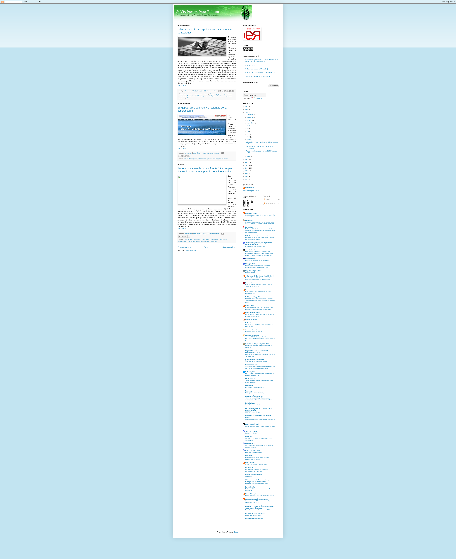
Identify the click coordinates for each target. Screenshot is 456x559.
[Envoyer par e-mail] (223, 91)
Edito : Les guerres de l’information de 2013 (257, 510)
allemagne (187, 94)
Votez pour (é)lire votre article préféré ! (256, 361)
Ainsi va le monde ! (251, 213)
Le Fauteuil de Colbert (252, 312)
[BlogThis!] (225, 91)
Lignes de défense (251, 365)
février (249, 139)
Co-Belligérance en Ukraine (253, 405)
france (189, 96)
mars (248, 137)
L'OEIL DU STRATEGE (252, 450)
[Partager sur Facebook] (230, 91)
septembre (250, 123)
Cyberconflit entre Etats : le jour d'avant (257, 76)
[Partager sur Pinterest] (232, 91)
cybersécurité (204, 94)
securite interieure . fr (252, 250)
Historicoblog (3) (250, 468)
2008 (247, 176)
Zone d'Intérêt (250, 487)
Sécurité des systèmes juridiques (256, 499)
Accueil (206, 247)
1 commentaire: (212, 91)
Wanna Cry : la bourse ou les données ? (256, 464)
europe (185, 96)
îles (197, 241)
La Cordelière (249, 443)
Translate (259, 98)
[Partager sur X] (228, 91)
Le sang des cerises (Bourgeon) (254, 387)
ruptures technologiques (209, 96)
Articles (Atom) (191, 250)
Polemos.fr (249, 220)
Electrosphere (250, 379)
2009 (247, 173)
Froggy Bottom (250, 264)
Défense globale (250, 372)
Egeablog (248, 391)
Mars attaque (249, 305)
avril (248, 134)
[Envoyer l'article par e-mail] (219, 91)
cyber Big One (188, 239)
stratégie (225, 96)
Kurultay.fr (248, 436)
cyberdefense (214, 239)
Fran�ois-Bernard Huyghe (254, 518)
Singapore (218, 158)
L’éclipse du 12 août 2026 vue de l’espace (257, 260)
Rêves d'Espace (250, 259)
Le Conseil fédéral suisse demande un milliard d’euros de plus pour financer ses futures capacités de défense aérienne (260, 230)
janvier (249, 156)
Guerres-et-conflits (251, 330)
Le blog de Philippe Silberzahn (255, 297)
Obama (199, 96)
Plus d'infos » (182, 85)
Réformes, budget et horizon (253, 452)
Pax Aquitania (250, 283)
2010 (247, 171)
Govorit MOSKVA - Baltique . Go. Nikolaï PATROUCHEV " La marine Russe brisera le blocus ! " (260, 338)
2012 (247, 165)
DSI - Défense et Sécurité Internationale (258, 236)
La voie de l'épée (251, 319)
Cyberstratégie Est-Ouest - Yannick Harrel (259, 276)
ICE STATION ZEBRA (252, 335)
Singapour (225, 158)
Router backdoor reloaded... (253, 515)
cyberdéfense (223, 239)
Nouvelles (248, 455)
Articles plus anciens (228, 247)
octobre (249, 120)
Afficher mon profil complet (251, 191)
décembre (250, 115)
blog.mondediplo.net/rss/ (253, 271)
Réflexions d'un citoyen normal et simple (256, 483)
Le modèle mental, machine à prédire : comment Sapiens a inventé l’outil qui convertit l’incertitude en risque (260, 300)
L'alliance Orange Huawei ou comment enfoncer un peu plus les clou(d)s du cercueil (261, 60)
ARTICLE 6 (248, 476)
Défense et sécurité (252, 424)
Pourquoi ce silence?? (251, 433)
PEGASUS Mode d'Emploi (252, 412)
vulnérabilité (213, 241)
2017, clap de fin (250, 65)
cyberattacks (196, 239)
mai (248, 131)
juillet (248, 126)
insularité (201, 241)
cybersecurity (213, 94)
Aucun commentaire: (213, 153)
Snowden (219, 96)
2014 (247, 160)
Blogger (236, 532)
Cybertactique (250, 462)
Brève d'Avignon (250, 272)
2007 (247, 179)
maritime (206, 241)
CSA (185, 158)
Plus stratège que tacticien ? (253, 331)
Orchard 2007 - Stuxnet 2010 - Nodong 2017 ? (260, 72)
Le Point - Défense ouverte (254, 396)
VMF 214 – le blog (251, 431)
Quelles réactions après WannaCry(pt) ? (258, 69)
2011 (247, 168)
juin (248, 128)
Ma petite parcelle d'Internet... (255, 513)
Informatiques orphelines (253, 475)
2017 (247, 107)
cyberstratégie (222, 94)
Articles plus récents (184, 247)
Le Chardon (249, 386)
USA (187, 98)
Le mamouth (249, 290)
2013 (247, 162)
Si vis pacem (249, 188)
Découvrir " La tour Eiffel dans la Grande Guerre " (259, 495)
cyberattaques (205, 239)
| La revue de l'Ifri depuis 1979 (255, 359)
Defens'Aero (249, 323)
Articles (267, 199)
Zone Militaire (249, 227)
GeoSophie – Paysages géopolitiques (257, 344)
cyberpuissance (195, 94)
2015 (247, 112)
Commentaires (270, 203)
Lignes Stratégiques (252, 494)
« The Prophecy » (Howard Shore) (255, 246)
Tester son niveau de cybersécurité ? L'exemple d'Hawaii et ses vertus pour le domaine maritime (205, 170)
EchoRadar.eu (250, 403)
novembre (250, 117)
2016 (247, 109)
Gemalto (194, 96)
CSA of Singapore (192, 158)
